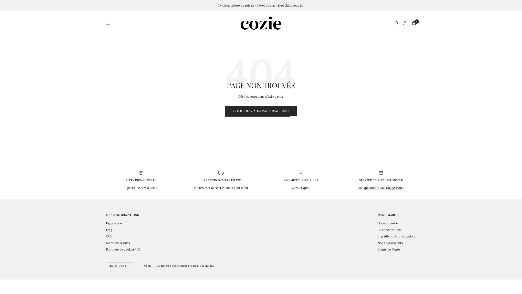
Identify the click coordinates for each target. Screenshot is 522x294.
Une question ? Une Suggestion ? (381, 188)
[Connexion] (405, 23)
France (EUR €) (118, 265)
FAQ (109, 230)
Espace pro (114, 223)
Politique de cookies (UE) (124, 249)
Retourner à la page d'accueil (261, 111)
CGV (109, 236)
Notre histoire (388, 223)
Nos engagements (390, 243)
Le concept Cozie (390, 230)
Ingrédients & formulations (397, 236)
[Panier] (414, 23)
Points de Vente (389, 249)
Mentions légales (118, 243)
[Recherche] (396, 23)
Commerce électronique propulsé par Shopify (185, 265)
